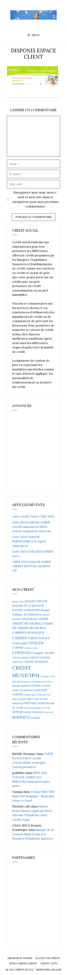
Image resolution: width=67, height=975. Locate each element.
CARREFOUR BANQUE (28, 633)
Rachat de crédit (48, 958)
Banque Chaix (18, 601)
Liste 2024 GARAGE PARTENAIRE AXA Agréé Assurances (29, 541)
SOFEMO (18, 712)
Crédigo (44, 676)
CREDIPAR (25, 658)
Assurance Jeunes (19, 958)
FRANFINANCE (27, 690)
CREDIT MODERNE (36, 661)
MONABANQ (17, 703)
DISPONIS (16, 686)
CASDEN (19, 637)
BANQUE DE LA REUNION (28, 605)
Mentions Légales (48, 969)
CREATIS (16, 658)
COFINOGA (22, 652)
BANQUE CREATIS (36, 601)
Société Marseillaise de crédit (37, 708)
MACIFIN (43, 699)
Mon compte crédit (23, 963)
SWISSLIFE (35, 718)
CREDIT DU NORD (40, 657)
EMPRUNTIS (26, 686)
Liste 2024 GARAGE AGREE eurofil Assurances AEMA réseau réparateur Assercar (31, 526)
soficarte (49, 712)
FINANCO (37, 685)
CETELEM (36, 643)
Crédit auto (49, 963)
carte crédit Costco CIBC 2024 (33, 516)
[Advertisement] (33, 453)
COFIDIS (17, 647)
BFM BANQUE (29, 619)
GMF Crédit (32, 699)
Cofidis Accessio (31, 648)
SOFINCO (21, 717)
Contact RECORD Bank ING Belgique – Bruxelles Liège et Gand (33, 796)
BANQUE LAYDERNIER (26, 610)
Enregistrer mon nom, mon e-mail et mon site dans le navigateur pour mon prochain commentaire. (35, 199)
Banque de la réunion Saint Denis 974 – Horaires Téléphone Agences (33, 834)
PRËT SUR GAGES (34, 703)
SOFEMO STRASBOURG (34, 712)
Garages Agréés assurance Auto (37, 694)
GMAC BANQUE (19, 699)
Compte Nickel (43, 653)
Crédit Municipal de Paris (41, 681)
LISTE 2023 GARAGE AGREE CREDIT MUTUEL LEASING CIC (31, 566)
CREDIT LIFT (17, 662)
